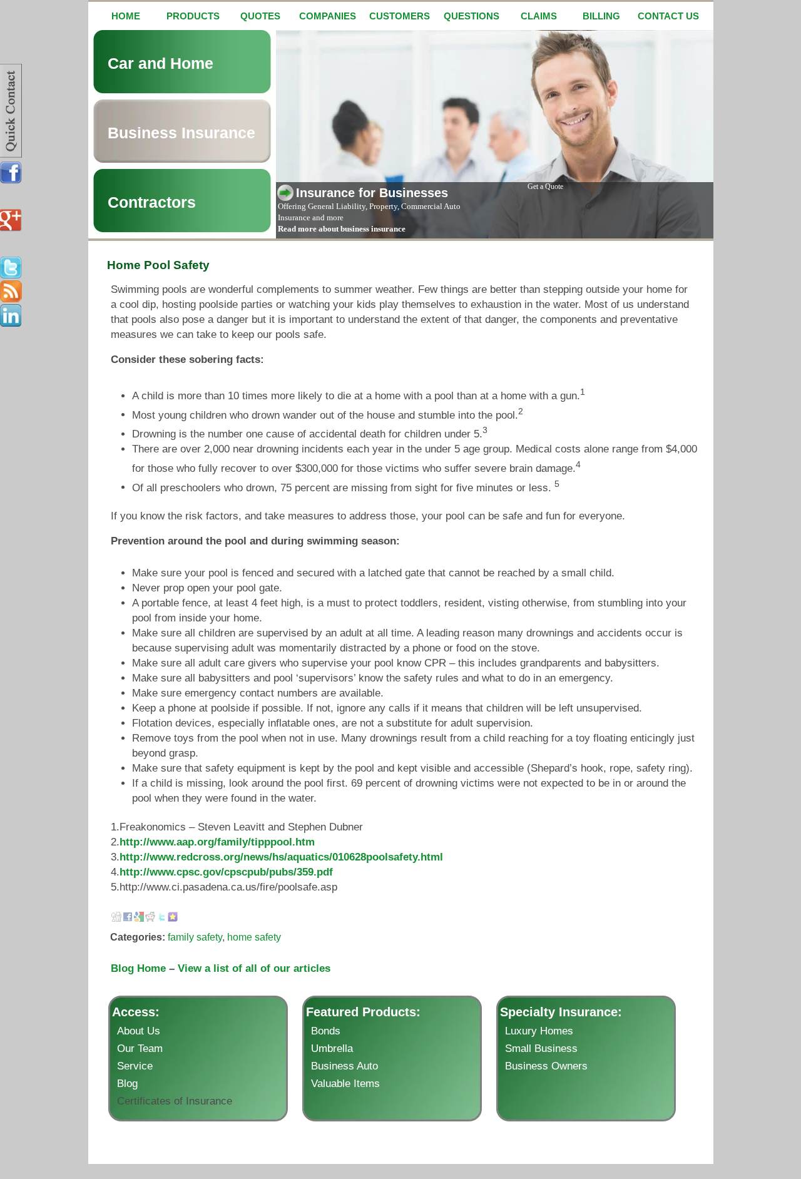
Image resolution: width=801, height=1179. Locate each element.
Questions (471, 16)
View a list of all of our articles (254, 968)
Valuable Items (345, 1084)
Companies (327, 16)
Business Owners (546, 1066)
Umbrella (332, 1048)
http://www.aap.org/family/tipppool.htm (217, 842)
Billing (601, 16)
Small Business (541, 1048)
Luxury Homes (539, 1031)
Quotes (260, 16)
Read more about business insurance (342, 228)
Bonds (325, 1031)
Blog (127, 1084)
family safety (195, 937)
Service (135, 1066)
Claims (539, 16)
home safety (254, 937)
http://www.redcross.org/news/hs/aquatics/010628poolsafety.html (281, 857)
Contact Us (668, 16)
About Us (138, 1031)
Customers (399, 16)
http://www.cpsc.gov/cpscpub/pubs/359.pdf (226, 872)
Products (193, 16)
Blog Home (138, 968)
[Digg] (116, 918)
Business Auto (344, 1066)
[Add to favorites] (173, 918)
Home (125, 16)
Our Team (140, 1048)
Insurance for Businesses (372, 193)
